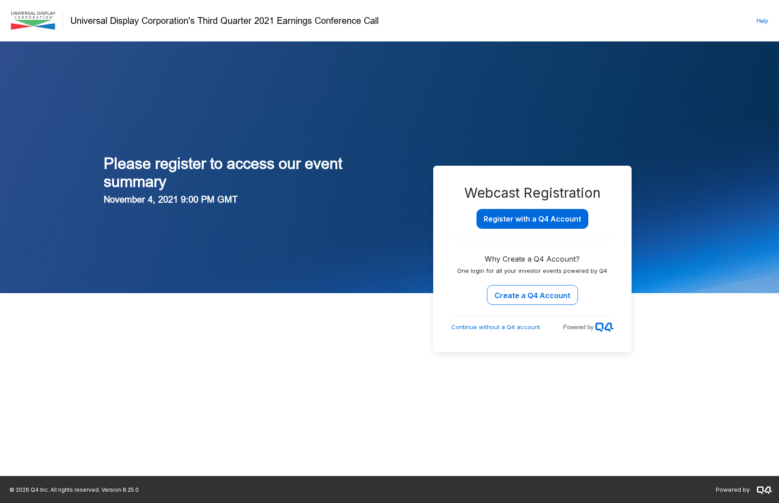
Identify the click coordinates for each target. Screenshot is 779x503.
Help (762, 20)
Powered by (733, 489)
